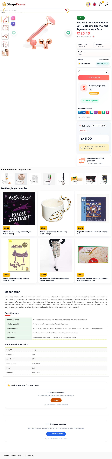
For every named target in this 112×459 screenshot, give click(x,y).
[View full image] (41, 33)
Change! (83, 130)
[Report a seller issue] (90, 89)
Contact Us (29, 455)
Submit (56, 400)
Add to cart (95, 77)
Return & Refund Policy (12, 455)
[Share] (13, 24)
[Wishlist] (13, 18)
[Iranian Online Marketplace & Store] (15, 4)
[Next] (68, 33)
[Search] (66, 10)
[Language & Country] (94, 4)
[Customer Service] (88, 4)
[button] (107, 4)
